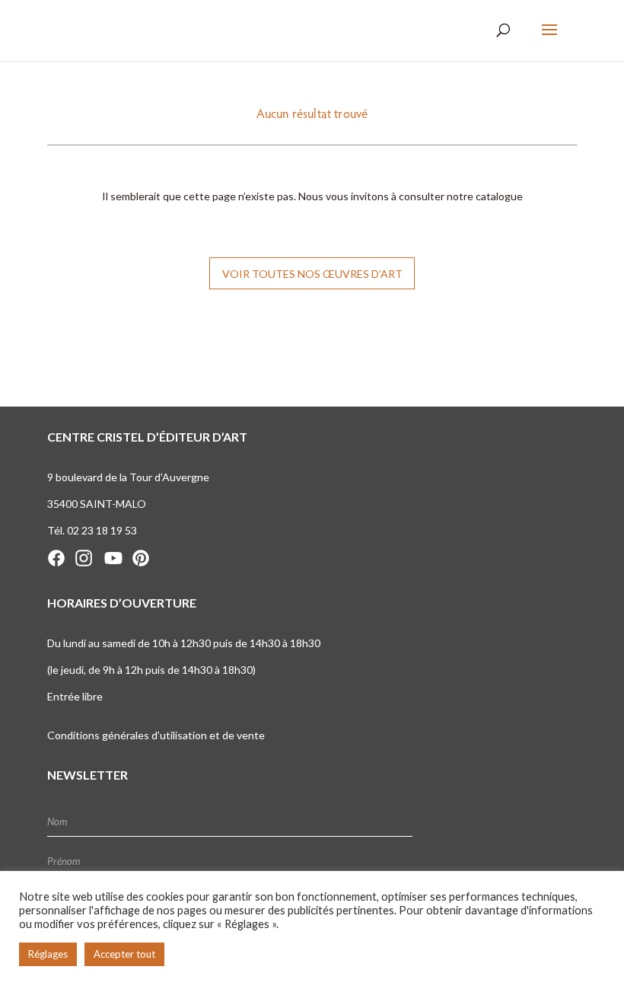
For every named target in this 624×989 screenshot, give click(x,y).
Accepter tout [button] (124, 954)
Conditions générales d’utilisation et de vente (156, 735)
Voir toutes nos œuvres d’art (312, 273)
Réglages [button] (48, 954)
